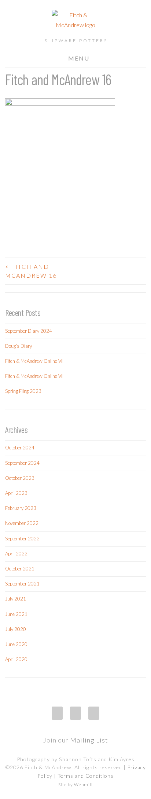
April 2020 (16, 659)
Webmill (83, 784)
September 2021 (22, 584)
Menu (78, 58)
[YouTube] (93, 713)
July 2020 (15, 629)
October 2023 (19, 478)
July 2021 (15, 599)
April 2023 (16, 493)
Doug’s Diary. (19, 346)
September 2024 (22, 463)
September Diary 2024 (28, 331)
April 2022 (16, 554)
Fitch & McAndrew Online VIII (35, 361)
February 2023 (20, 508)
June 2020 (16, 644)
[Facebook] (75, 713)
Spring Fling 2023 (23, 391)
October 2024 (19, 447)
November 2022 (21, 523)
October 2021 (19, 569)
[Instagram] (57, 713)
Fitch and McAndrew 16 (31, 271)
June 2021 (16, 614)
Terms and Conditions (86, 776)
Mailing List (89, 740)
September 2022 (22, 538)
